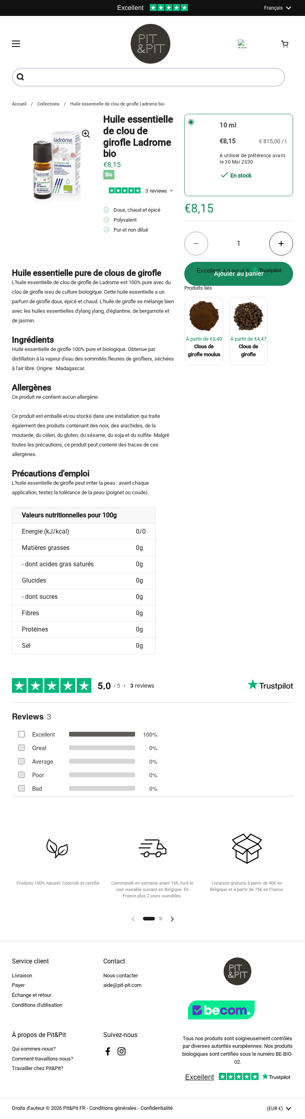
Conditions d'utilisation (37, 1005)
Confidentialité (157, 1108)
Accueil (19, 104)
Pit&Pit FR (74, 1108)
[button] (285, 44)
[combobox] (148, 77)
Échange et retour (31, 995)
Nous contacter (120, 976)
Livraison (22, 976)
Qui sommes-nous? (34, 1049)
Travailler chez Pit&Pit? (37, 1068)
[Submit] (21, 77)
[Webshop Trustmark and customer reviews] (237, 1022)
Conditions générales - (115, 1108)
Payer (18, 985)
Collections (48, 104)
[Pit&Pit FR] (150, 44)
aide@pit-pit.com (122, 985)
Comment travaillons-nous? (42, 1059)
